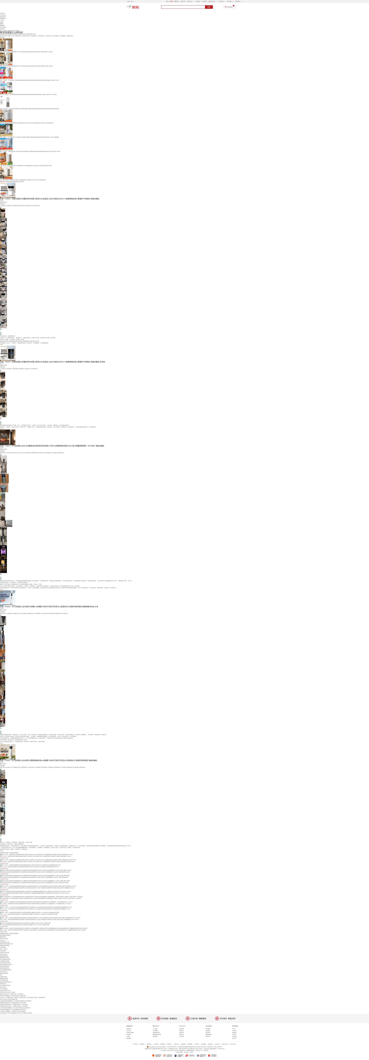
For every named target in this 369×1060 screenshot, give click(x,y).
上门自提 (155, 1028)
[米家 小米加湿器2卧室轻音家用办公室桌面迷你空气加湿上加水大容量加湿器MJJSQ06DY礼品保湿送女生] (6, 115)
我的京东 (189, 1)
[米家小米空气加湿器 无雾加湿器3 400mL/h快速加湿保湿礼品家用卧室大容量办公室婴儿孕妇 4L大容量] (6, 44)
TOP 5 (1, 851)
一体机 (1, 20)
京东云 (191, 1052)
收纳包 (1, 22)
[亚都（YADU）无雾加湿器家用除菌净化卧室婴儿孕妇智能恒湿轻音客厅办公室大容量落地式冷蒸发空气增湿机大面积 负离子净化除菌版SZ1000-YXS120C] (40, 917)
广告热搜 (24, 1013)
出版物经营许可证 (173, 1048)
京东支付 (186, 1052)
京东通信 (234, 1036)
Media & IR (233, 1044)
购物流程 (128, 1028)
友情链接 (183, 1044)
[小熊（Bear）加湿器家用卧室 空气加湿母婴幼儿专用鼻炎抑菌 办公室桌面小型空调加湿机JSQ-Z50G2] (6, 158)
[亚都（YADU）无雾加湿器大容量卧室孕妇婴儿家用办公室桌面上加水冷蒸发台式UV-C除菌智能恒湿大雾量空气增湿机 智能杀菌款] (7, 190)
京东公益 (217, 1044)
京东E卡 (234, 1034)
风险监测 (203, 1044)
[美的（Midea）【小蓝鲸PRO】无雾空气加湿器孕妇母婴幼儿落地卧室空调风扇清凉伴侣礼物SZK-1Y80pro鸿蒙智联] (6, 130)
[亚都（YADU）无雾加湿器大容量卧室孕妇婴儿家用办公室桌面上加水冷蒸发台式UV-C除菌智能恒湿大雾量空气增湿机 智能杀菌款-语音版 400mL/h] (38, 859)
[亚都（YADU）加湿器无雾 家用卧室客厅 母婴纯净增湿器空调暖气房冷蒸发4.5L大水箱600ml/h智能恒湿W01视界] (29, 912)
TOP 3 (1, 589)
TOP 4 (1, 743)
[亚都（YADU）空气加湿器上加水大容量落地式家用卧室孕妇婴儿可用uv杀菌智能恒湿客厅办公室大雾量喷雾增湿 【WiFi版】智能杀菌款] (7, 437)
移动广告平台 (17, 1013)
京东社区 (196, 1044)
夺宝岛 (234, 1028)
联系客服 (128, 1038)
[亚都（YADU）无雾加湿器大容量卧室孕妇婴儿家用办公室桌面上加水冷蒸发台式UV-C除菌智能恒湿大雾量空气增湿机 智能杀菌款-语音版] (7, 353)
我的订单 (183, 1)
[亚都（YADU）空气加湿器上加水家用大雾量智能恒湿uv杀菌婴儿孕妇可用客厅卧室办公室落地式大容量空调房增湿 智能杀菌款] (7, 751)
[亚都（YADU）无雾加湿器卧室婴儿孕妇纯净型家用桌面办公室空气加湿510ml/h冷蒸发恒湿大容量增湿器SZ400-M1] (30, 865)
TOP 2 (1, 428)
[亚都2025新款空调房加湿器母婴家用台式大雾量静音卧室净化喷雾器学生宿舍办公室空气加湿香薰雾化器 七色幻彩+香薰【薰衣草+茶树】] (36, 870)
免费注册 (176, 1)
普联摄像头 (3, 18)
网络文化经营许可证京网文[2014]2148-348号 (190, 1048)
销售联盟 (190, 1044)
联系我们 (142, 1044)
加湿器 (5, 30)
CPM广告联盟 (10, 1013)
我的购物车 (230, 7)
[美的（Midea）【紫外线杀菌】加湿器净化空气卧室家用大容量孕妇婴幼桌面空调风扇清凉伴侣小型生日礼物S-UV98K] (6, 144)
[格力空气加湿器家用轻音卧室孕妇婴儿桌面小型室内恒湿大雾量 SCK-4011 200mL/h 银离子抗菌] (25, 923)
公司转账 (181, 1036)
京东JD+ (234, 1038)
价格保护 (208, 1030)
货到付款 (181, 1028)
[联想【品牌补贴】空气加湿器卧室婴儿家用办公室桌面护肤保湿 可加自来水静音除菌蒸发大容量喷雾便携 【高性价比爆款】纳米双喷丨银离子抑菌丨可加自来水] (41, 896)
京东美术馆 (3, 27)
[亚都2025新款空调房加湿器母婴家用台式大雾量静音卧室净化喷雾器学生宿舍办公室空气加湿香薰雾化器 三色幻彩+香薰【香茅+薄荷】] (35, 880)
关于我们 (135, 1044)
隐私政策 (210, 1044)
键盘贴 (1, 23)
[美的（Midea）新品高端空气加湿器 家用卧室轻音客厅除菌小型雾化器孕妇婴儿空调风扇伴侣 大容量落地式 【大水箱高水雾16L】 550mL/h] (36, 902)
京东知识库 (3, 15)
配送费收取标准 (157, 1034)
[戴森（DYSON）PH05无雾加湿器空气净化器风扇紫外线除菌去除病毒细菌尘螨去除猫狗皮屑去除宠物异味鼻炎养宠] (6, 101)
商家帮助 (162, 1044)
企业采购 (204, 1)
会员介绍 (128, 1030)
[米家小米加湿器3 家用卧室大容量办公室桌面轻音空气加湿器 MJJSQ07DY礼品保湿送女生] (6, 172)
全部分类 (2, 13)
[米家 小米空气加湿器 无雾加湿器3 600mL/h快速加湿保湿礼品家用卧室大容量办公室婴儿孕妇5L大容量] (6, 59)
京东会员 (198, 1)
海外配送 (155, 1036)
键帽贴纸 (2, 25)
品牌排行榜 (3, 16)
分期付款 (181, 1032)
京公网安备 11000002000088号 (157, 1047)
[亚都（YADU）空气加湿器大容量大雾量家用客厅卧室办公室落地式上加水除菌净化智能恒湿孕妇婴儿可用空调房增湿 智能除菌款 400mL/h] (36, 907)
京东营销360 (3, 1013)
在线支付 (181, 1030)
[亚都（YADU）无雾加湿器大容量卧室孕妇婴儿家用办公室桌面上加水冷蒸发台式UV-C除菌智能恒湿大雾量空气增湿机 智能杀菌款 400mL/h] (36, 854)
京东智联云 (29, 1013)
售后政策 (208, 1028)
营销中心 (169, 1044)
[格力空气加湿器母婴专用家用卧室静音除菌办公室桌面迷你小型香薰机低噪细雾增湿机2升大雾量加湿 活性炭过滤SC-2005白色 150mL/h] (35, 891)
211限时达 (155, 1030)
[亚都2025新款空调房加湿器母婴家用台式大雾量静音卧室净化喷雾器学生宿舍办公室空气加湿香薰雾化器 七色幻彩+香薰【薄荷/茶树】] (35, 875)
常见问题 (128, 1034)
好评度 (5, 202)
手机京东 (212, 1)
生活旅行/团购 (130, 1032)
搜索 (208, 7)
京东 (139, 8)
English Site (225, 1044)
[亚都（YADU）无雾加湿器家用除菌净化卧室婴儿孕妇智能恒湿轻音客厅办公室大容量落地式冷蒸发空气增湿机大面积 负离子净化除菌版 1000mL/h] (38, 886)
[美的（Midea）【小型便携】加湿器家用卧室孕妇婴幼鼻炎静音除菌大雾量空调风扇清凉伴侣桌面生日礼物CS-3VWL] (6, 73)
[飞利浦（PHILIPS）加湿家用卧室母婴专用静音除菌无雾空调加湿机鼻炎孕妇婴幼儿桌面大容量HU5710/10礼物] (6, 87)
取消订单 (208, 1036)
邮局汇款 (181, 1034)
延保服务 (234, 1032)
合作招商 (156, 1044)
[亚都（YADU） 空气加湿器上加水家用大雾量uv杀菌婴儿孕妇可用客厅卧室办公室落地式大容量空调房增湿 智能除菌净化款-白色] (7, 598)
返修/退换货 (209, 1034)
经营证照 (206, 1050)
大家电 (128, 1036)
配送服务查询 (156, 1032)
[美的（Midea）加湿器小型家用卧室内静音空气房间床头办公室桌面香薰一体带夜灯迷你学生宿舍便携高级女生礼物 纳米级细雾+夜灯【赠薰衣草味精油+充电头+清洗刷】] (44, 928)
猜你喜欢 (2, 37)
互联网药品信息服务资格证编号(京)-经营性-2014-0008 (192, 1047)
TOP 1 (1, 344)
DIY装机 (234, 1030)
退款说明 (208, 1032)
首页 (1, 30)
